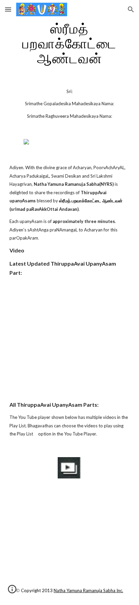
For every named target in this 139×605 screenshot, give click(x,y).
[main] (69, 43)
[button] (8, 9)
